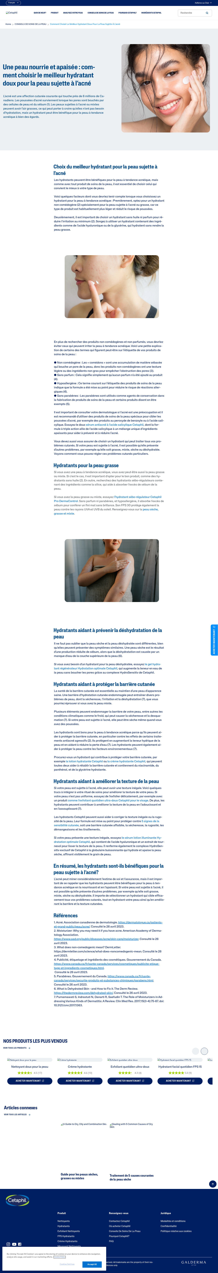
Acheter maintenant (28, 1081)
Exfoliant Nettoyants (69, 1231)
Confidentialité (169, 1226)
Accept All (92, 1264)
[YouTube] (14, 1244)
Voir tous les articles (15, 1115)
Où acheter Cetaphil (119, 1226)
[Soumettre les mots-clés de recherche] (207, 13)
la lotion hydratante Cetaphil (84, 761)
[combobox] (195, 13)
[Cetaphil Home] (11, 13)
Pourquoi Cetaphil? (119, 1236)
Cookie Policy (59, 1257)
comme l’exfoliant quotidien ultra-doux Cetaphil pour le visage (108, 800)
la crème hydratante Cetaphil (126, 761)
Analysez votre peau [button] (73, 13)
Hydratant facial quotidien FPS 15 (180, 1066)
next (204, 1054)
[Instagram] (8, 1244)
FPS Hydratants (66, 1236)
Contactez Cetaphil (119, 1221)
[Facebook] (20, 1244)
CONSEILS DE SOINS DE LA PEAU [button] (101, 13)
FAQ (111, 1241)
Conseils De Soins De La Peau (124, 1231)
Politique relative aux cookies (176, 1231)
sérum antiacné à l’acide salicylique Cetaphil (115, 424)
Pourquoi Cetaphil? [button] (127, 13)
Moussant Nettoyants (69, 1246)
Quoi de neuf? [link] (40, 13)
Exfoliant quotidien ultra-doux (130, 1066)
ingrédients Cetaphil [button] (151, 13)
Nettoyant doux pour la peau (29, 1066)
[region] (54, 1259)
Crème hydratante (80, 1066)
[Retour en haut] (213, 1184)
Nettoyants (64, 1221)
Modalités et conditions (173, 1221)
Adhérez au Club (202, 3)
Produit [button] (54, 13)
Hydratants (64, 1226)
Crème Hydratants (67, 1241)
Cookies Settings (67, 1264)
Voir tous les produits (15, 1048)
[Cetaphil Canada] (17, 1200)
